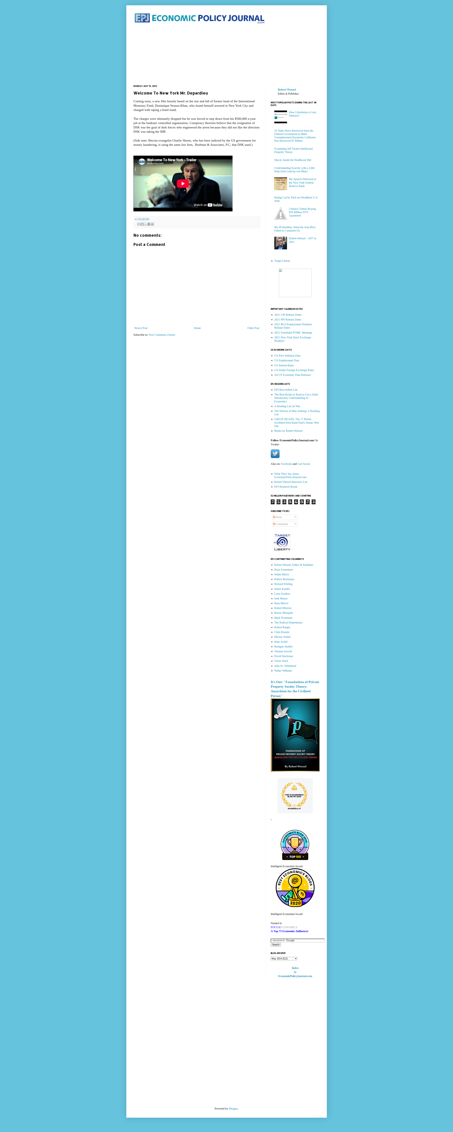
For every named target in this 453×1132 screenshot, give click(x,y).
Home (197, 328)
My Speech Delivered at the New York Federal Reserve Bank (302, 182)
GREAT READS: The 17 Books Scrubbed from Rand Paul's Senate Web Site (296, 422)
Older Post (253, 328)
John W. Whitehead (285, 665)
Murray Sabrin (282, 636)
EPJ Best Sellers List (285, 389)
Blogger (233, 1108)
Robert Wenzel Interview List (290, 481)
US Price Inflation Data (287, 355)
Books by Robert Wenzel (288, 430)
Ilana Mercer (281, 603)
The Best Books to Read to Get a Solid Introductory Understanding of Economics (296, 398)
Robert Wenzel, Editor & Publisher (293, 564)
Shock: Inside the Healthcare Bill (292, 159)
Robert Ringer (282, 627)
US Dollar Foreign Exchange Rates (294, 370)
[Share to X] (145, 224)
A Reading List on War (287, 406)
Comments (281, 523)
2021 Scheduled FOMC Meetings (293, 332)
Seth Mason (281, 598)
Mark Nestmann (283, 617)
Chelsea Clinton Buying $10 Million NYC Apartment (302, 212)
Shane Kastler (282, 588)
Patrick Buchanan (284, 579)
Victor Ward (281, 660)
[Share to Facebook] (149, 224)
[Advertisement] (226, 54)
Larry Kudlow (282, 593)
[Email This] (139, 224)
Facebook (286, 463)
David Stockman (283, 656)
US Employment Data (286, 360)
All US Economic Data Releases (292, 374)
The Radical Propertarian (288, 622)
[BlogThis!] (142, 224)
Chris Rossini (281, 632)
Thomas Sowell (283, 651)
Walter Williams (283, 670)
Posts (278, 517)
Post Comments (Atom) (162, 334)
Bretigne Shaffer (283, 646)
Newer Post (140, 328)
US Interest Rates (284, 365)
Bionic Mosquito (283, 612)
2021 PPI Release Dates (287, 319)
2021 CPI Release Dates (288, 314)
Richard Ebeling (283, 583)
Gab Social (303, 463)
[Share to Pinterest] (152, 224)
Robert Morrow (283, 608)
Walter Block (281, 574)
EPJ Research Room (285, 486)
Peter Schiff (280, 641)
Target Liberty (282, 260)
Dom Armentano (283, 569)
